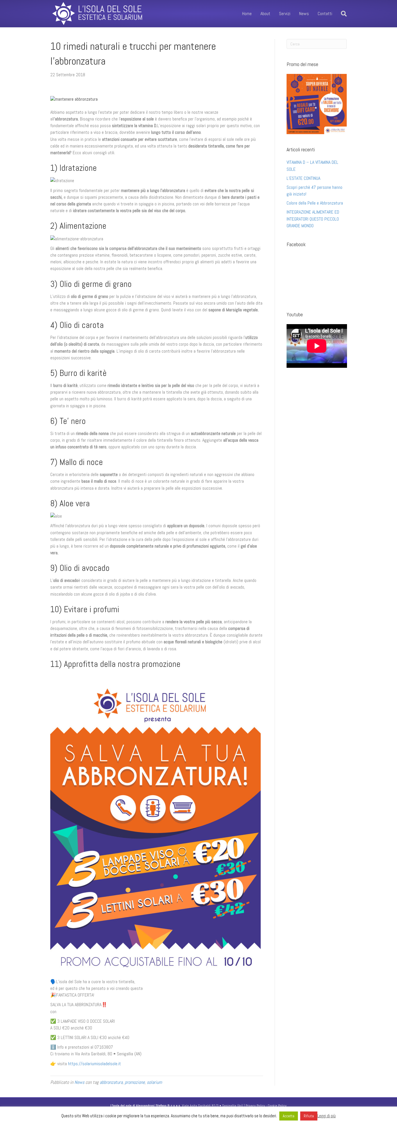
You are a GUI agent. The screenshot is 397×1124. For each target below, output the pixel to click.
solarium (154, 1082)
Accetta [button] (288, 1116)
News (304, 13)
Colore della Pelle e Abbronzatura (315, 203)
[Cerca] (342, 13)
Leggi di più (326, 1115)
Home (247, 13)
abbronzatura (111, 1082)
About (265, 13)
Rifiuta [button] (309, 1116)
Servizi (284, 13)
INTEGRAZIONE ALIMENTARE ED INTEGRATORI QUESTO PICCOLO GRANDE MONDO (313, 218)
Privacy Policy (255, 1105)
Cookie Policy (277, 1105)
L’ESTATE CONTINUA (303, 178)
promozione (135, 1082)
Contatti (325, 13)
